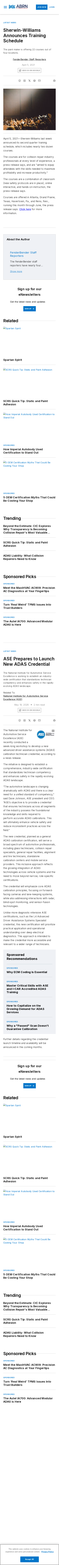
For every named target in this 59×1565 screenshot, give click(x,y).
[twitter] (29, 80)
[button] (5, 7)
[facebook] (19, 80)
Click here (25, 209)
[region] (29, 1554)
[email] (39, 80)
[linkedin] (24, 80)
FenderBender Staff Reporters (29, 59)
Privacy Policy (47, 1552)
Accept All (29, 1559)
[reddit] (34, 80)
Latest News (9, 23)
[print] (54, 80)
